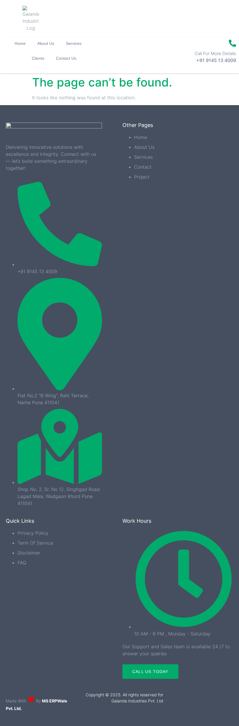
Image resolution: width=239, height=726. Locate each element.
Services (74, 43)
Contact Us (66, 58)
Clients (38, 58)
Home (20, 43)
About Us (45, 43)
